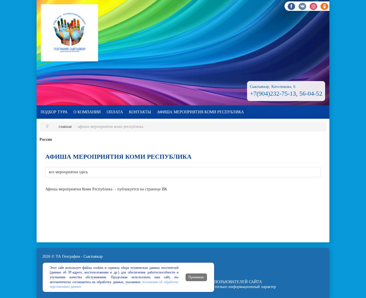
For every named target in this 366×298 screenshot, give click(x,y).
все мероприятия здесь (68, 172)
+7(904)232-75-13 (273, 93)
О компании (87, 112)
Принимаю (196, 277)
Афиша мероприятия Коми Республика (200, 112)
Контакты (140, 112)
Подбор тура (54, 112)
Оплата (115, 112)
